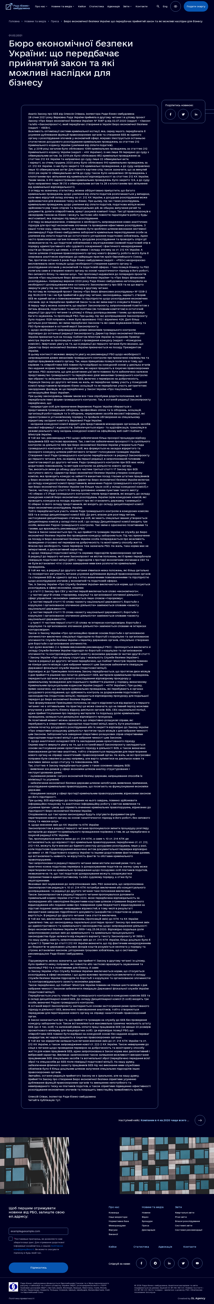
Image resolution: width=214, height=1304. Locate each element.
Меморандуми (117, 1225)
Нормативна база (119, 1221)
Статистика (141, 1246)
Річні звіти (181, 1217)
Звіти (178, 1207)
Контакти (189, 1246)
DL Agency (198, 1298)
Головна (14, 21)
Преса (55, 21)
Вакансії (113, 1234)
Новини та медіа (35, 21)
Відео (145, 1217)
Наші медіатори (118, 1217)
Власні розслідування (187, 1221)
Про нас (114, 1207)
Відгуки (113, 1230)
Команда (114, 1213)
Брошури (147, 1221)
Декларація (148, 1230)
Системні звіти (183, 1225)
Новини (146, 1213)
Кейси (112, 1246)
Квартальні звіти (184, 1213)
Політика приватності (21, 1298)
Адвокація (165, 1246)
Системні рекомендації (188, 1230)
